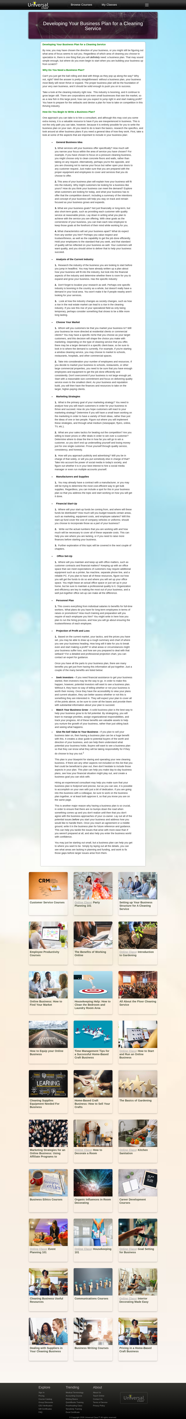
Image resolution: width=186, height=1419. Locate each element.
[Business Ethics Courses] (48, 1214)
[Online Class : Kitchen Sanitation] (138, 1165)
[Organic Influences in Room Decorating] (93, 1214)
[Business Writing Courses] (93, 1363)
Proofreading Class (74, 1406)
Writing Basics (72, 1399)
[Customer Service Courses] (48, 917)
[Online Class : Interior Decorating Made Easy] (138, 1313)
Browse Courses (81, 4)
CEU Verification (45, 1406)
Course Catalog (45, 1399)
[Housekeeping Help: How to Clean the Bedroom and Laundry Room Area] (93, 1016)
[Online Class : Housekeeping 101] (93, 1264)
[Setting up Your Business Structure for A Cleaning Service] (138, 917)
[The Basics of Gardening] (138, 1115)
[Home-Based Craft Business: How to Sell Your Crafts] (93, 1115)
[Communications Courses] (93, 1313)
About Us (97, 1392)
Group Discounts (46, 1402)
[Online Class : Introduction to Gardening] (138, 966)
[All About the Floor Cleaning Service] (138, 1016)
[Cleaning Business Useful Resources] (48, 1313)
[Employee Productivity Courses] (48, 966)
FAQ (40, 1412)
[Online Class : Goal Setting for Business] (138, 1264)
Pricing (41, 1396)
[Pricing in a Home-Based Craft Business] (138, 1363)
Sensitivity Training (74, 1409)
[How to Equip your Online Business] (48, 1065)
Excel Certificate (73, 1412)
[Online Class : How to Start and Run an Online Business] (138, 1065)
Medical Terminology (74, 1392)
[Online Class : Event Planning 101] (48, 1264)
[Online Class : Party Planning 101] (93, 917)
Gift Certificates (45, 1409)
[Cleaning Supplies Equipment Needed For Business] (48, 1115)
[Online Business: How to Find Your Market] (48, 1016)
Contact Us (98, 1399)
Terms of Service (100, 1402)
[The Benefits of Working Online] (93, 966)
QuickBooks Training (74, 1402)
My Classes (109, 4)
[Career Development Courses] (138, 1214)
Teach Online (98, 1396)
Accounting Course (74, 1396)
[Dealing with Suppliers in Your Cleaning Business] (48, 1363)
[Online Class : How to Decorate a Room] (93, 1165)
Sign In (42, 1392)
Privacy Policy (99, 1406)
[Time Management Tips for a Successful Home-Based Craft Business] (93, 1065)
